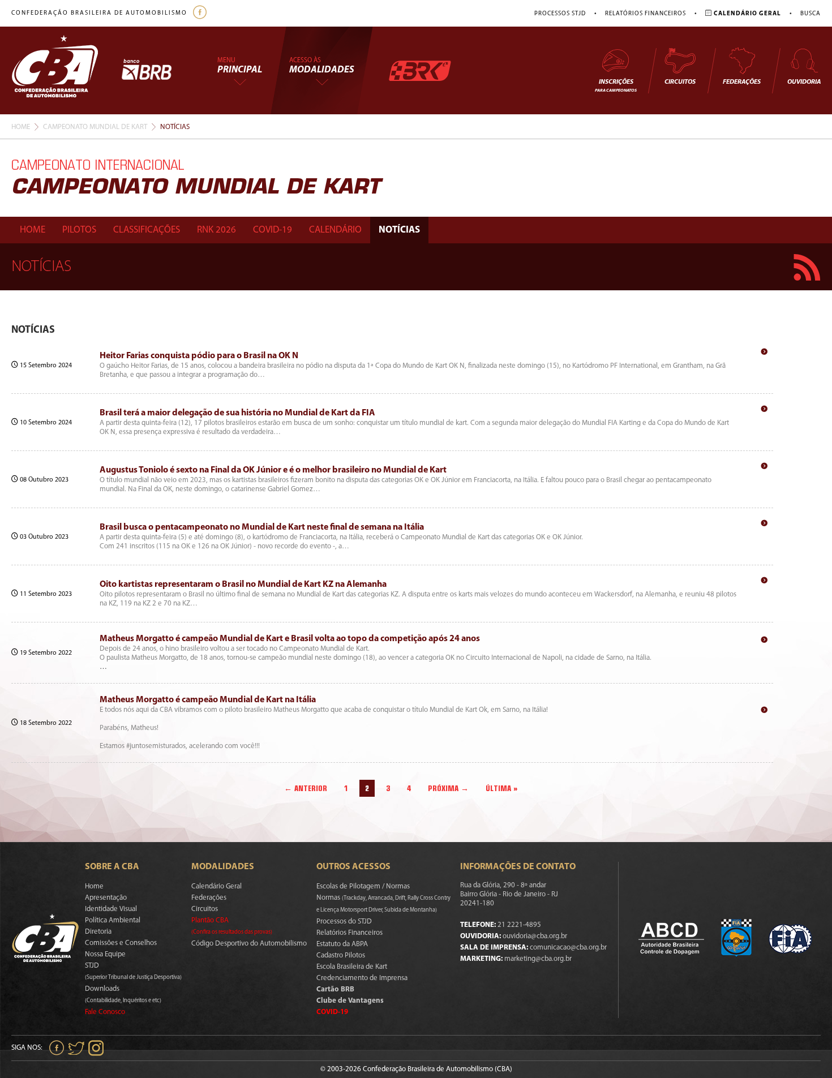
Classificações (146, 230)
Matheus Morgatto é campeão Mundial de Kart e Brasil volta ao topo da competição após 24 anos (290, 638)
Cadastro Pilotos (340, 955)
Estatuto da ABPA (342, 944)
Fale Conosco (105, 1012)
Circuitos (680, 82)
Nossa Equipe (105, 954)
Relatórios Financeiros (645, 14)
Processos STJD (560, 14)
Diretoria (98, 931)
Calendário (335, 230)
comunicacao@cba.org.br (568, 947)
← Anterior (305, 788)
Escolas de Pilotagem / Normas (363, 886)
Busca (810, 14)
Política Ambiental (112, 920)
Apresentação (106, 897)
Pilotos (79, 230)
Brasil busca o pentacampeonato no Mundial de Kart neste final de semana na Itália (262, 527)
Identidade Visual (111, 909)
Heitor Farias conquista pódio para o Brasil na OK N (199, 355)
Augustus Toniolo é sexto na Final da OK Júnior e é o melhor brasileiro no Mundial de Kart (273, 470)
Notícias (399, 230)
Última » (502, 788)
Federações (742, 82)
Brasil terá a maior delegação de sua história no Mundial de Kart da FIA (237, 413)
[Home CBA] (66, 70)
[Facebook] (201, 13)
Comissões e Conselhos (121, 943)
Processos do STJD (344, 921)
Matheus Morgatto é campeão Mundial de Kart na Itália (208, 700)
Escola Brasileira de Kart (351, 966)
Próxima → (448, 788)
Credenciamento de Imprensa (362, 978)
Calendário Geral (216, 886)
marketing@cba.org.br (538, 959)
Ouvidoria (804, 82)
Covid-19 (272, 230)
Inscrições (616, 86)
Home (20, 127)
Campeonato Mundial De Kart (95, 127)
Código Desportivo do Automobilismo (249, 943)
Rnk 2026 (216, 230)
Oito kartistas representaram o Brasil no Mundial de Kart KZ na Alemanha (243, 584)
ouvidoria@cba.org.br (535, 936)
